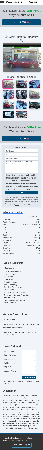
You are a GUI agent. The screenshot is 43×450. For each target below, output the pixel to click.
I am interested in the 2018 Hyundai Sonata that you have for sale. (19, 163)
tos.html (17, 205)
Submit (21, 193)
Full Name (10, 151)
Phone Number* (12, 158)
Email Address (11, 155)
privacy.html (28, 203)
